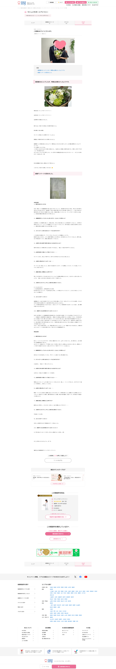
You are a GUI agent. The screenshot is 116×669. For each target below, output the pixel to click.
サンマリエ (64, 632)
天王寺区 (64, 611)
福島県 (73, 587)
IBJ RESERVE (85, 632)
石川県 (65, 601)
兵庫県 (51, 613)
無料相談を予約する (65, 666)
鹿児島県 (70, 621)
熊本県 (58, 621)
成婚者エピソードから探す (23, 598)
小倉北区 (64, 619)
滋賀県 (58, 613)
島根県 (55, 615)
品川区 (80, 591)
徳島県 (69, 615)
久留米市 (56, 619)
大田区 (87, 591)
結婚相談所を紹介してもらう (24, 593)
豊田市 (70, 605)
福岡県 (51, 617)
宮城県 (62, 587)
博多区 (68, 619)
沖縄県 (74, 621)
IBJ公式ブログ (95, 5)
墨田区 (73, 591)
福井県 (69, 601)
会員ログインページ (86, 634)
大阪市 (51, 611)
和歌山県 (66, 613)
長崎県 (55, 621)
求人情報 (44, 634)
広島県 (62, 615)
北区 (57, 611)
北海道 (51, 587)
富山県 (62, 601)
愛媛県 (76, 615)
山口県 (65, 615)
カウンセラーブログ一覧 (55, 7)
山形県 (69, 587)
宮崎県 (65, 621)
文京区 (65, 591)
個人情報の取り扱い (46, 638)
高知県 (80, 615)
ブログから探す (21, 611)
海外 (77, 621)
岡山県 (58, 615)
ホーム (19, 7)
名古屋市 (78, 605)
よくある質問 (25, 640)
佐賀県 (51, 621)
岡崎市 (55, 605)
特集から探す (20, 607)
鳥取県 (51, 615)
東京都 (51, 589)
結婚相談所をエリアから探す (24, 589)
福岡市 (60, 619)
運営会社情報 (45, 630)
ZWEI (63, 634)
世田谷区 (92, 591)
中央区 (56, 591)
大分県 (62, 621)
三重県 (58, 607)
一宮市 (51, 605)
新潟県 (55, 601)
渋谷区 (95, 591)
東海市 (66, 605)
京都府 (55, 613)
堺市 (54, 611)
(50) (66, 22)
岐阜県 (51, 607)
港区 (59, 591)
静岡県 (55, 607)
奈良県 (62, 613)
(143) (83, 22)
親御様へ (24, 638)
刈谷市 (63, 605)
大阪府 (51, 609)
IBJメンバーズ (65, 630)
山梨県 (51, 601)
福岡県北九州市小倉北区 (37, 7)
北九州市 (52, 619)
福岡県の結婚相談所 (24, 7)
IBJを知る (68, 5)
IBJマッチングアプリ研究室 (86, 639)
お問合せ (44, 636)
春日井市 (59, 605)
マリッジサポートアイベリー (46, 7)
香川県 (73, 615)
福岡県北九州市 (30, 7)
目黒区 (84, 591)
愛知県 (51, 603)
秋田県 (65, 587)
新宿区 (62, 591)
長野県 (58, 601)
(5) (49, 22)
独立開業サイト (85, 636)
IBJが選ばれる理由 (76, 5)
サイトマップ (85, 630)
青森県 (55, 587)
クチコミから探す (21, 602)
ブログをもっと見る (57, 483)
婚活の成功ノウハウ (86, 5)
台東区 (69, 591)
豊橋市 (74, 605)
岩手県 (58, 587)
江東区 (76, 591)
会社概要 (44, 632)
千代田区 (52, 591)
